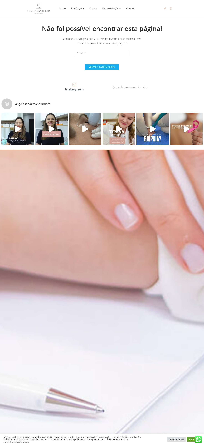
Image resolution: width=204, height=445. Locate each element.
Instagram (74, 89)
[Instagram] (74, 85)
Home (62, 8)
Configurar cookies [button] (176, 439)
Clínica (93, 8)
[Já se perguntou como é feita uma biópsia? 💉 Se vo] (152, 129)
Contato (130, 8)
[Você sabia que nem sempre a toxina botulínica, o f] (119, 129)
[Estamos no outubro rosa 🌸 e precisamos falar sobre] (186, 129)
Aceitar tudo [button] (194, 439)
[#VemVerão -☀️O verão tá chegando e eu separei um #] (51, 129)
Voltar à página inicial (102, 67)
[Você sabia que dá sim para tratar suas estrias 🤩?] (17, 129)
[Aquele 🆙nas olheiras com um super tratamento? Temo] (85, 129)
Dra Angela (77, 8)
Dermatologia (110, 8)
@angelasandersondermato (129, 87)
